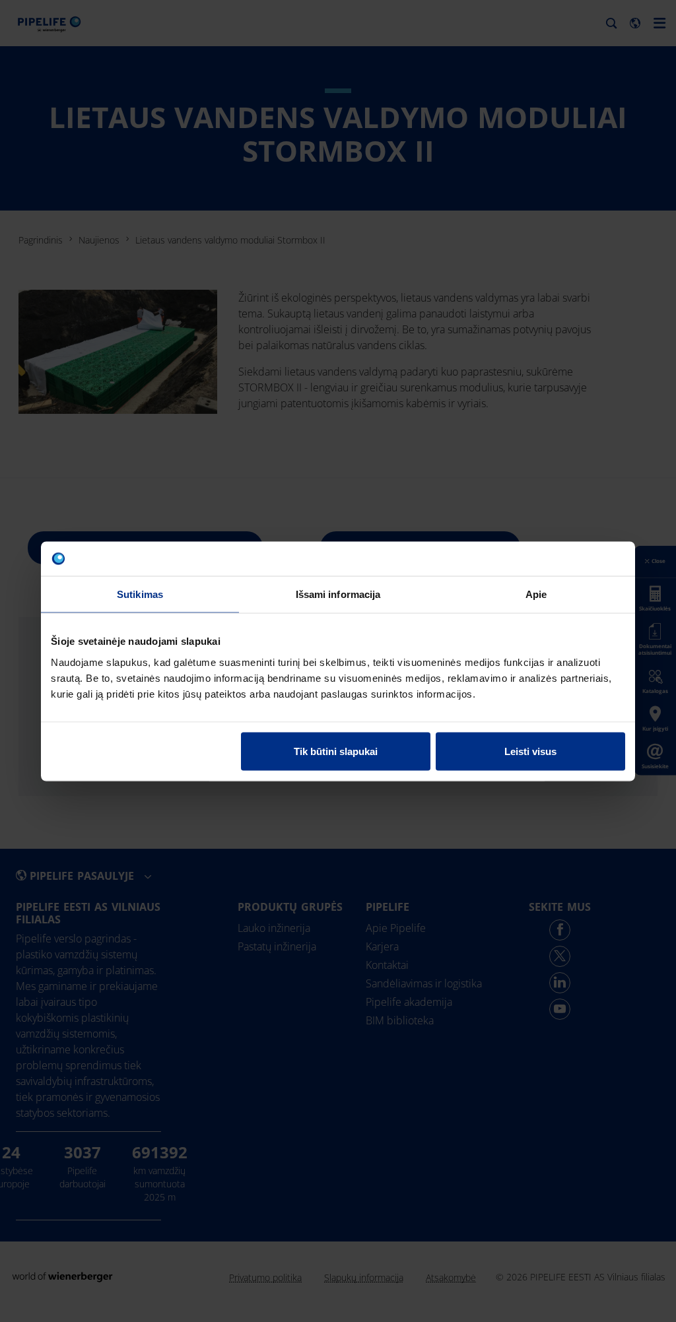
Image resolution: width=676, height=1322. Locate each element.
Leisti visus (530, 750)
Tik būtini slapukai (336, 750)
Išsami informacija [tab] (338, 594)
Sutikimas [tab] (140, 594)
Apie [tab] (536, 594)
